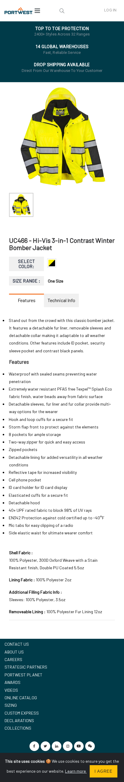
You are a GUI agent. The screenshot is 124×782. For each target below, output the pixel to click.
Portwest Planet (23, 674)
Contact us (17, 644)
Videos (11, 690)
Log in (110, 10)
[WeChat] (90, 746)
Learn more (76, 771)
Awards (12, 682)
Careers (13, 659)
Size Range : (27, 280)
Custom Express (22, 713)
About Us (14, 651)
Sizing (11, 705)
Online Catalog (21, 697)
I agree (104, 771)
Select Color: (26, 263)
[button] (62, 10)
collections (18, 728)
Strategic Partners (26, 666)
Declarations (19, 720)
